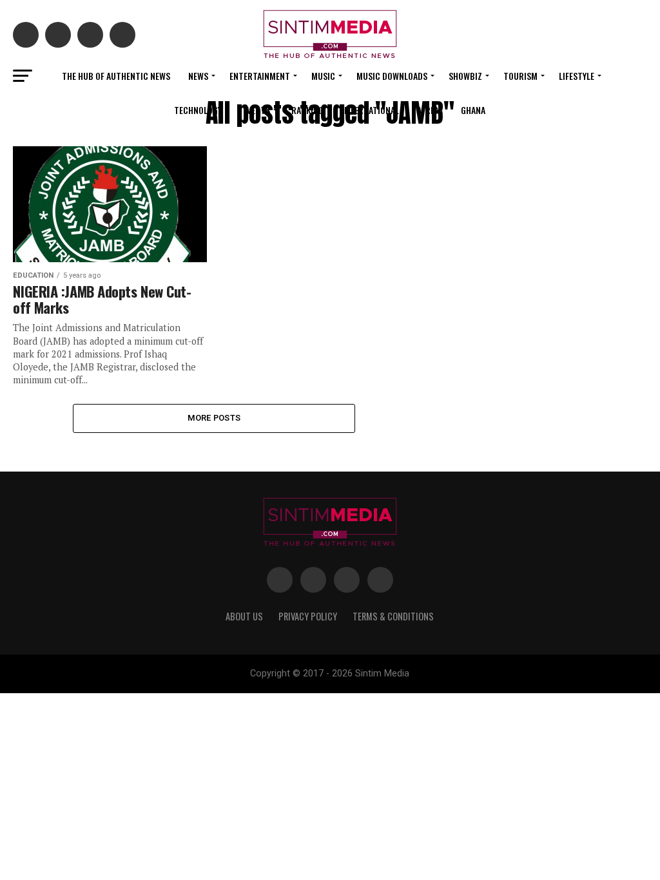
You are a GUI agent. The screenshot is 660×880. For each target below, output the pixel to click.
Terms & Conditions (393, 616)
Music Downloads (391, 75)
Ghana (473, 110)
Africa (430, 110)
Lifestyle (576, 75)
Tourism (520, 75)
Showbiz (465, 75)
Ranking (307, 110)
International (370, 110)
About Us (244, 616)
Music (323, 75)
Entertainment (259, 75)
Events (256, 110)
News (198, 75)
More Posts (214, 418)
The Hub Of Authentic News (116, 75)
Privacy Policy (307, 616)
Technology (198, 110)
